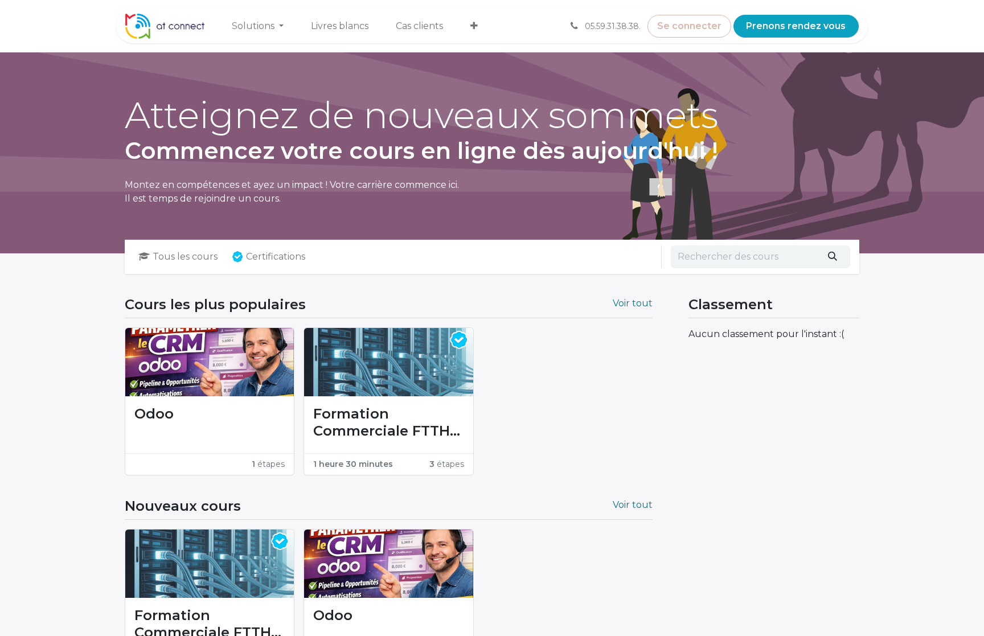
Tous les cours (185, 256)
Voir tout (633, 303)
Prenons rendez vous (796, 25)
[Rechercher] (832, 256)
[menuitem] (257, 26)
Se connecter (689, 25)
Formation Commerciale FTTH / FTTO (386, 422)
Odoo (154, 413)
